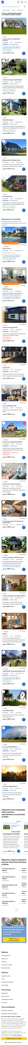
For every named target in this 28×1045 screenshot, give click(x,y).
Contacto (4, 1002)
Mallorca (4, 962)
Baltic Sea (5, 958)
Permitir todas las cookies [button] (13, 1038)
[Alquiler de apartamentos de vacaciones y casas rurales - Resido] (2, 2)
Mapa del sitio (6, 968)
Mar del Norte (6, 955)
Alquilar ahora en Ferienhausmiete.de (14, 939)
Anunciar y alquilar (7, 1010)
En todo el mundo (7, 965)
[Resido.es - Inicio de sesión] (22, 2)
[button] (26, 2)
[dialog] (14, 1029)
